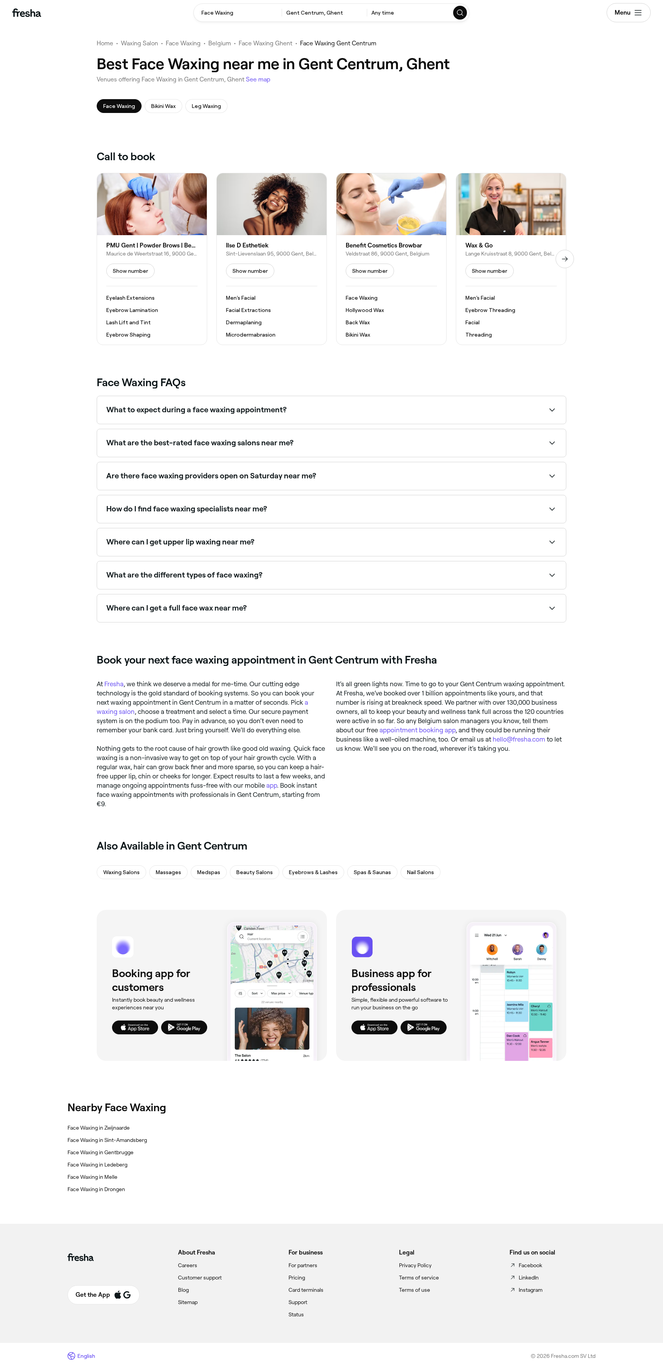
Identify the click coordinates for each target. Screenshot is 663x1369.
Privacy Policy (415, 1265)
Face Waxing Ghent (265, 43)
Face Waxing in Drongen (96, 1189)
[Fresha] (26, 12)
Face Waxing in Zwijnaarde (99, 1128)
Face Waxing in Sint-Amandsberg (107, 1140)
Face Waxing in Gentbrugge (101, 1152)
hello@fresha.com (519, 739)
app (271, 785)
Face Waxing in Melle (92, 1177)
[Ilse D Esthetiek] (272, 259)
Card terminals (306, 1290)
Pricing (297, 1277)
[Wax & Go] (511, 259)
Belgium (219, 43)
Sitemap (188, 1302)
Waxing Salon (139, 43)
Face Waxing (183, 43)
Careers (187, 1265)
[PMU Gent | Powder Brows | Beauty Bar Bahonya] (152, 259)
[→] (565, 259)
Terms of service (419, 1277)
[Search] (460, 13)
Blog (183, 1290)
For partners (303, 1265)
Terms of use (414, 1290)
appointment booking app (417, 730)
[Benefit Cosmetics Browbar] (391, 259)
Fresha (114, 683)
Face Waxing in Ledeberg (97, 1165)
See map (258, 79)
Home (105, 43)
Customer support (200, 1277)
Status (296, 1314)
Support (298, 1302)
